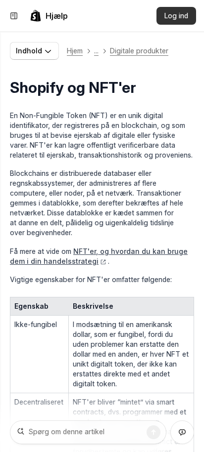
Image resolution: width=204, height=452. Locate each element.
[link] (49, 16)
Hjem (75, 50)
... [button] (96, 50)
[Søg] (153, 432)
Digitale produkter (139, 50)
